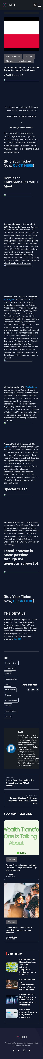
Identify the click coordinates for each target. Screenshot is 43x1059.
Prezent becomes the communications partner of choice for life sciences (27, 984)
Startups (8, 706)
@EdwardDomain (25, 765)
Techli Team (12, 937)
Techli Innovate (10, 711)
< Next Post (10, 777)
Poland (7, 684)
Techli (8, 75)
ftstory (15, 663)
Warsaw (8, 716)
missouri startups (11, 679)
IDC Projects (9, 299)
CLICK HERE (23, 165)
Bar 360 (17, 639)
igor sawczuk (10, 668)
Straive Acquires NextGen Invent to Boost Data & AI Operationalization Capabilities (27, 999)
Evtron (7, 447)
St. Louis (8, 695)
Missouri (8, 674)
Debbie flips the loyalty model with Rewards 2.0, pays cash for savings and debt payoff (21, 867)
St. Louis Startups (11, 700)
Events (7, 663)
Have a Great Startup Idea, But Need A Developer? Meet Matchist (20, 783)
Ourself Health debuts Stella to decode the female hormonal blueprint (19, 930)
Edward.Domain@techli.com (28, 763)
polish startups (10, 690)
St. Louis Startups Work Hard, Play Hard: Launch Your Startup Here (22, 801)
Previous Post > (31, 795)
